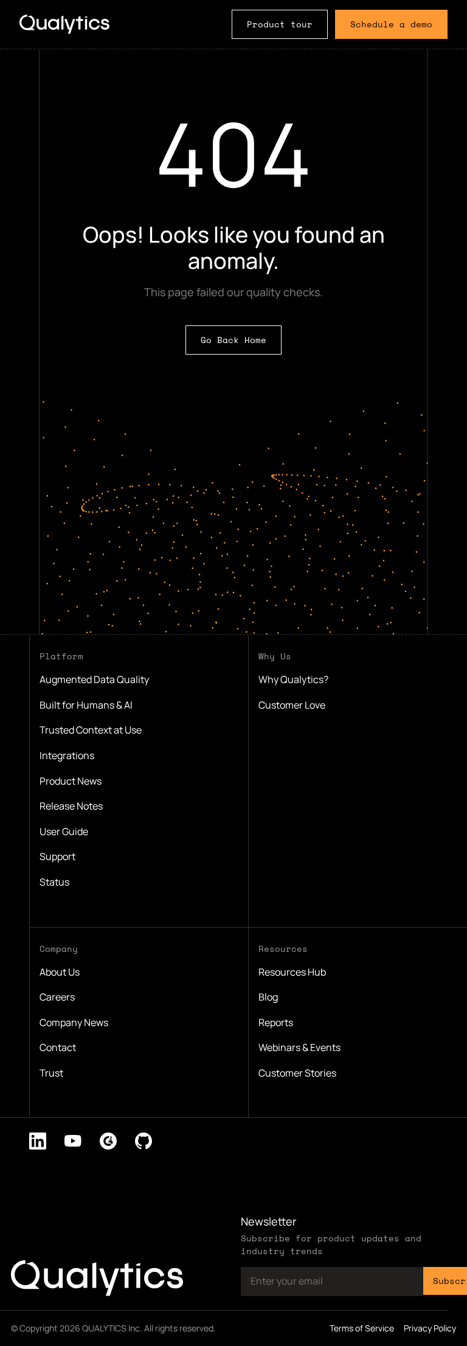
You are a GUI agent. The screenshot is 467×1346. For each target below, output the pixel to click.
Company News (74, 1022)
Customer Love (291, 705)
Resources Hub (292, 972)
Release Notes (71, 806)
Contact (58, 1047)
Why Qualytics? (293, 679)
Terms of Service (362, 1328)
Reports (275, 1022)
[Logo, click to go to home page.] (64, 24)
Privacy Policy (430, 1328)
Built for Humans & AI (86, 705)
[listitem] (37, 1141)
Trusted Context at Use (91, 730)
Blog (268, 997)
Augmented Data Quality (94, 679)
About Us (60, 972)
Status (54, 882)
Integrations (67, 755)
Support (57, 856)
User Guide (64, 831)
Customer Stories (297, 1073)
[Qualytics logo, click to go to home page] (97, 1278)
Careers (57, 997)
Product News (71, 781)
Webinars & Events (299, 1047)
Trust (51, 1073)
